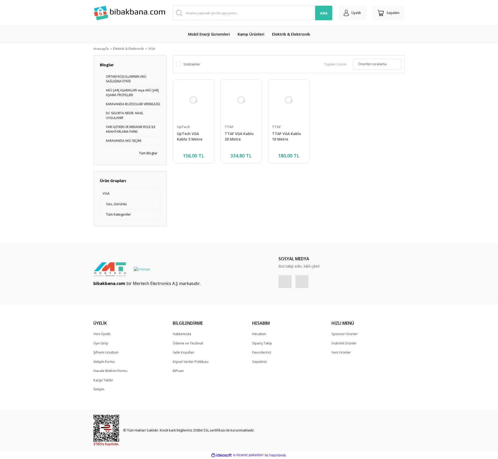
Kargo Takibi (103, 380)
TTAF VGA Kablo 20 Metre (239, 136)
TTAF (229, 126)
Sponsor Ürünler (344, 333)
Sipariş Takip (262, 343)
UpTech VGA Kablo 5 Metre (189, 136)
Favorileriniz (261, 352)
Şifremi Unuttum (106, 352)
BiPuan (178, 370)
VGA (151, 48)
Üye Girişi (100, 343)
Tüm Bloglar (147, 153)
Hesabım (259, 333)
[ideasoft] (221, 455)
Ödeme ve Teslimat (188, 343)
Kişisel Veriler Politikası (191, 361)
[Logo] (130, 13)
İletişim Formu (104, 361)
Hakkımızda (182, 333)
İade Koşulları (183, 352)
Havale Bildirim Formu (110, 370)
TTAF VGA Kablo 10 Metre (286, 136)
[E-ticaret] (248, 455)
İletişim (98, 389)
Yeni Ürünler (341, 352)
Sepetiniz (259, 361)
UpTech (183, 126)
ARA (324, 13)
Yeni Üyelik (101, 333)
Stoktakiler (191, 64)
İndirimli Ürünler (344, 343)
